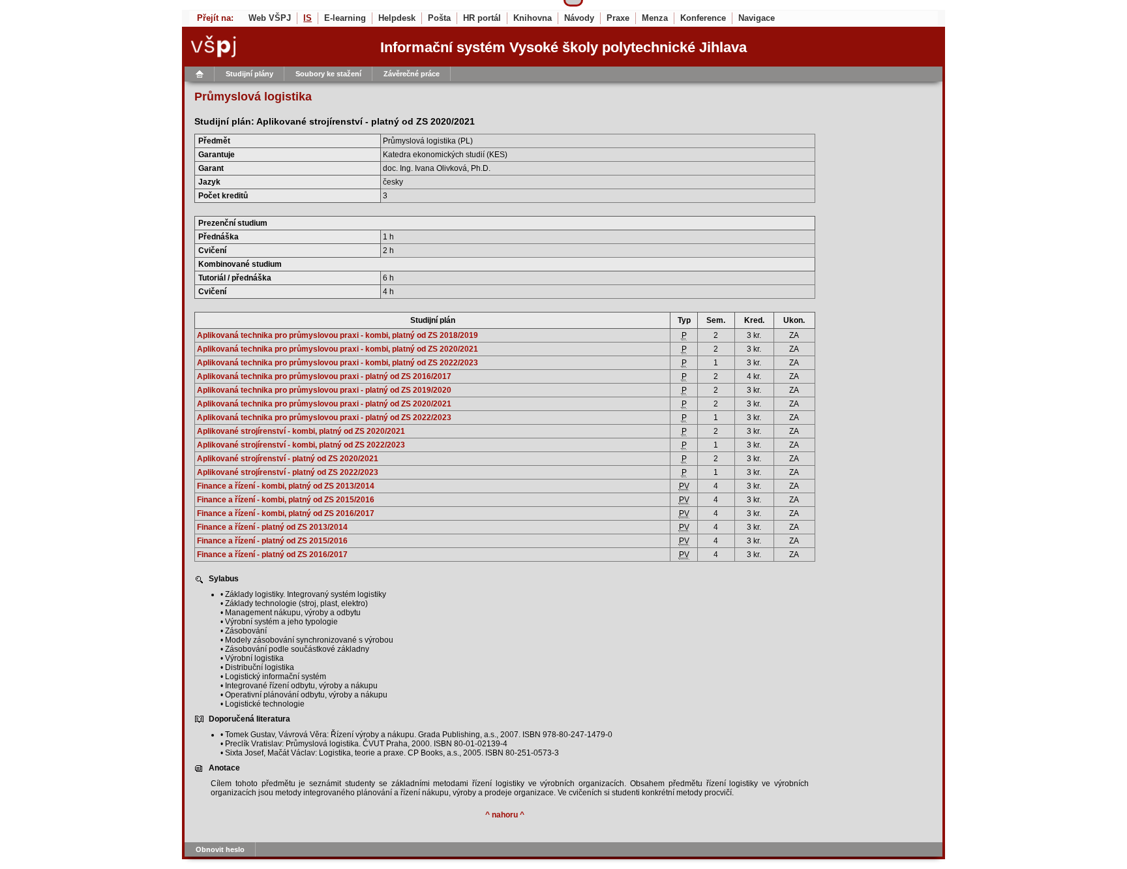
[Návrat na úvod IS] (200, 74)
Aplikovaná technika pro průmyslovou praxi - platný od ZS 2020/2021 (324, 403)
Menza (655, 18)
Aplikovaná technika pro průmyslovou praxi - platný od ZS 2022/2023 (324, 417)
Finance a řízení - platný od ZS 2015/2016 (272, 540)
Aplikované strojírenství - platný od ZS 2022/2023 (287, 472)
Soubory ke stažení (328, 74)
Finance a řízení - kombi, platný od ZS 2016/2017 (285, 513)
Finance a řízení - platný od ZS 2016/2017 (272, 554)
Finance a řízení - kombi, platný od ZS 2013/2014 (285, 486)
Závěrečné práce (411, 74)
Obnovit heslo (220, 849)
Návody (579, 18)
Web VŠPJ (269, 18)
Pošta (439, 18)
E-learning (345, 18)
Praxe (618, 18)
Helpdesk (396, 18)
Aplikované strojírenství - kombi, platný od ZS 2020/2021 (301, 431)
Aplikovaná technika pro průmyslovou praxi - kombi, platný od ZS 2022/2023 (337, 362)
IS (307, 18)
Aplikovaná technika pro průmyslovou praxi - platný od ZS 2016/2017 (324, 376)
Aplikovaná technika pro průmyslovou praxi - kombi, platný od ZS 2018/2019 (337, 335)
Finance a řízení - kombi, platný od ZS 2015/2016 (285, 499)
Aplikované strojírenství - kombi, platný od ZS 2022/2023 (301, 445)
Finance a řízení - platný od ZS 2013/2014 (272, 527)
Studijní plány (249, 74)
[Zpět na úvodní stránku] (272, 46)
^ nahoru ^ (504, 814)
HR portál (482, 18)
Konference (703, 18)
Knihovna (532, 18)
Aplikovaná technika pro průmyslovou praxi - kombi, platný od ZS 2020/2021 (337, 349)
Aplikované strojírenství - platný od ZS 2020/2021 (287, 458)
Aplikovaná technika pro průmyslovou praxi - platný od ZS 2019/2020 (324, 390)
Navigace (756, 18)
